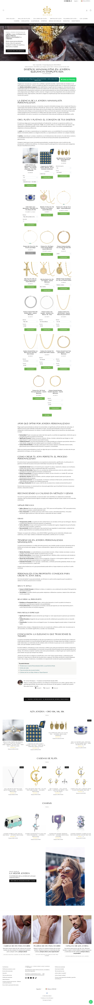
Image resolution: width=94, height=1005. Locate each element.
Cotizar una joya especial (15, 50)
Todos (47, 715)
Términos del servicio (7, 975)
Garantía (5, 973)
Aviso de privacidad (59, 969)
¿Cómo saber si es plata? (60, 973)
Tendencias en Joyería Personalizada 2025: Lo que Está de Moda (37, 666)
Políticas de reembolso (60, 966)
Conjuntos (25, 21)
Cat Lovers (84, 18)
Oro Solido (10, 18)
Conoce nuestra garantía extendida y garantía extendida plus (65, 978)
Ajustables (35, 21)
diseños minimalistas (29, 66)
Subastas (66, 21)
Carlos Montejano (47, 73)
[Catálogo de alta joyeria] (77, 929)
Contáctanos (5, 966)
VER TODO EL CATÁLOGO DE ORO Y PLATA (23, 880)
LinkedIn (36, 686)
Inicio (34, 64)
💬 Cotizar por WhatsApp (68, 79)
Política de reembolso (7, 977)
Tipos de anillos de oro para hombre (29, 670)
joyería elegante (43, 66)
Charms (16, 21)
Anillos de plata (24, 18)
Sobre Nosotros (6, 979)
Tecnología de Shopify (47, 1000)
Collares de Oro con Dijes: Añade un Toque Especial (34, 672)
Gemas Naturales (55, 21)
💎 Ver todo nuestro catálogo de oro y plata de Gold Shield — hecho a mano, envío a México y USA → (38, 79)
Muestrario (76, 21)
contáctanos (66, 655)
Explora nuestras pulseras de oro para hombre (47, 955)
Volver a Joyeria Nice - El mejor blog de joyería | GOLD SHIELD (47, 699)
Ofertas (44, 21)
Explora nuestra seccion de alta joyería (77, 956)
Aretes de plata (56, 18)
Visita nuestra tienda (56, 655)
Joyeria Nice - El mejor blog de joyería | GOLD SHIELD (48, 64)
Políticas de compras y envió (9, 969)
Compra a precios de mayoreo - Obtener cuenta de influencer (12, 982)
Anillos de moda (24, 668)
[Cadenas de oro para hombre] (17, 929)
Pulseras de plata (70, 18)
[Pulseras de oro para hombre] (47, 929)
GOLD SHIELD (36, 66)
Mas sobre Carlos (28, 686)
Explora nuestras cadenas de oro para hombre (17, 954)
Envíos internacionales (8, 971)
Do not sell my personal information (11, 985)
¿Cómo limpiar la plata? (60, 975)
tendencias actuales (58, 66)
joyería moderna (50, 66)
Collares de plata (40, 18)
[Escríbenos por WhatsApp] (91, 1002)
